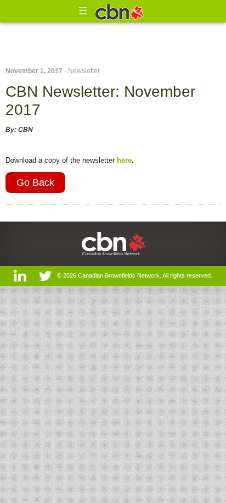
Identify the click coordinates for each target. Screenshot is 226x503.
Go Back (35, 182)
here (124, 160)
